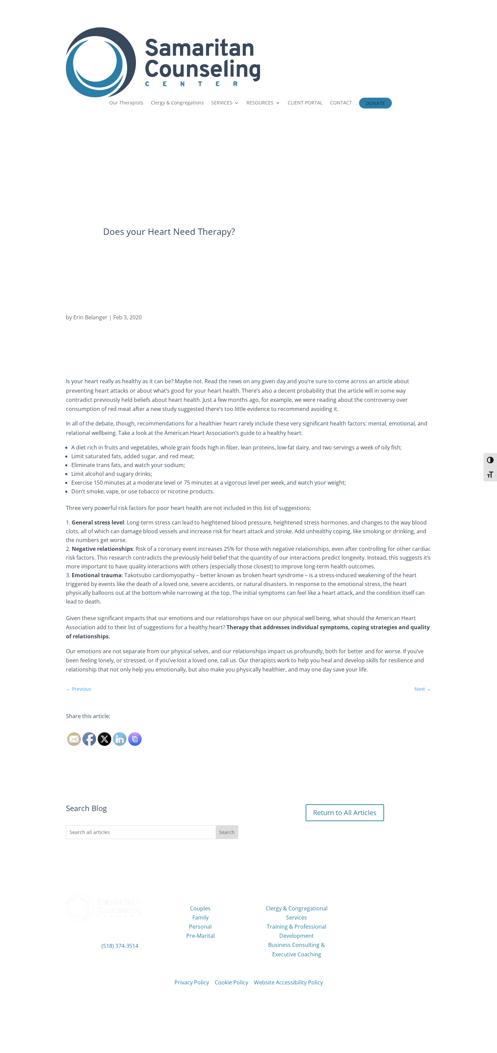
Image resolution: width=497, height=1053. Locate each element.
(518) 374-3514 (119, 946)
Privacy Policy (191, 982)
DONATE (375, 103)
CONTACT (341, 103)
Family (200, 917)
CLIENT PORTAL (305, 103)
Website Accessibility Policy (288, 982)
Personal (200, 926)
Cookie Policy (231, 982)
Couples (200, 908)
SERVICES (221, 103)
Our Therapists (126, 103)
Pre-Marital (200, 935)
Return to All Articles (345, 812)
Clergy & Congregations (177, 103)
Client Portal (393, 897)
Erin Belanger (90, 317)
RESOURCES (260, 103)
